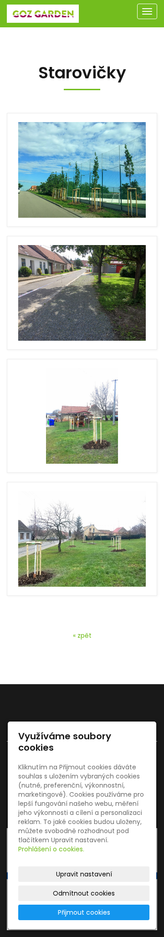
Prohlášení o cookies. (51, 849)
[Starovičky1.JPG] (82, 170)
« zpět (82, 635)
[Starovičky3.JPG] (82, 416)
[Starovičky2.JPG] (82, 293)
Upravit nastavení (84, 874)
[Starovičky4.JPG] (82, 539)
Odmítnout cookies (84, 893)
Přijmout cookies (84, 912)
